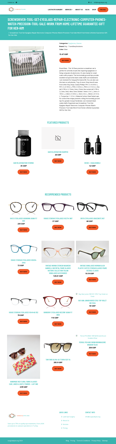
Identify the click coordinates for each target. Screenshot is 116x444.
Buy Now (65, 60)
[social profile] (16, 2)
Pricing (103, 10)
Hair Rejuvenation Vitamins (23, 163)
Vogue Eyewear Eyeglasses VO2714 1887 (58, 218)
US (91, 2)
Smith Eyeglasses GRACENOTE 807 (92, 218)
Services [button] (68, 10)
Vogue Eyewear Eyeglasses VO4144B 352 (23, 312)
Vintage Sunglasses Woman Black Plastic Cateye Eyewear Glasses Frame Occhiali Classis (92, 268)
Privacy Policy (96, 441)
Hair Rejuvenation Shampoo (58, 152)
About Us (79, 10)
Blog (87, 10)
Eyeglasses (72, 43)
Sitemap (105, 441)
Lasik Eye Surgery (69, 417)
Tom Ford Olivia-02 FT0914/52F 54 (58, 359)
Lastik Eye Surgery (55, 10)
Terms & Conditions (83, 441)
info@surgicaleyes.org (100, 2)
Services (65, 424)
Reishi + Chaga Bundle (92, 163)
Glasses (79, 43)
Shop (94, 10)
